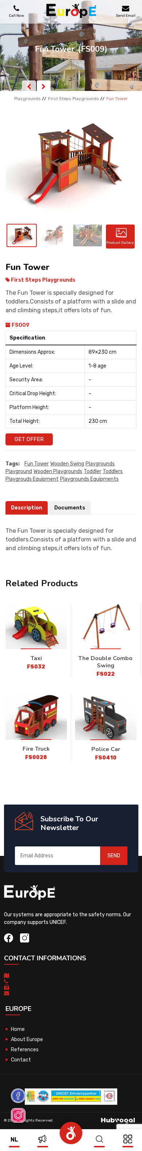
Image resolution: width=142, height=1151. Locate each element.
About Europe (27, 1039)
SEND (113, 856)
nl (14, 1139)
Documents (69, 508)
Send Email (125, 15)
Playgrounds (27, 98)
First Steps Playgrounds (73, 98)
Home (18, 1029)
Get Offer (29, 439)
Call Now (16, 15)
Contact (21, 1060)
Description (26, 508)
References (25, 1050)
